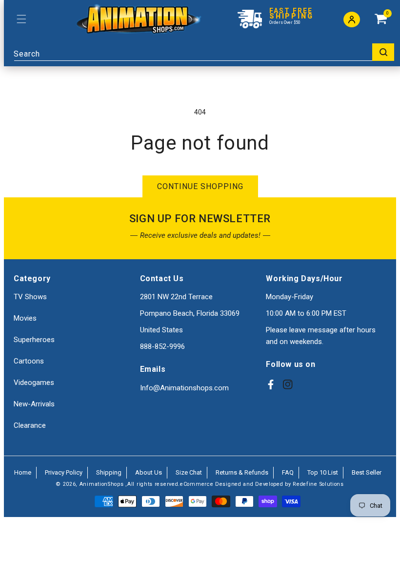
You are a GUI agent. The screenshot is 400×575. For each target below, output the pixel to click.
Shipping (108, 472)
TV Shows (30, 296)
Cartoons (29, 361)
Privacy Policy (63, 472)
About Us (148, 472)
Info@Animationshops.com (184, 387)
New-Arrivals (34, 404)
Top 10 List (322, 472)
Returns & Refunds (242, 472)
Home (22, 472)
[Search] (383, 52)
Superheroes (34, 339)
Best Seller (366, 472)
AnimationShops (102, 484)
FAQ (288, 472)
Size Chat (189, 472)
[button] (21, 19)
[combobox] (204, 52)
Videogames (34, 382)
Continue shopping (200, 186)
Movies (25, 318)
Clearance (30, 425)
